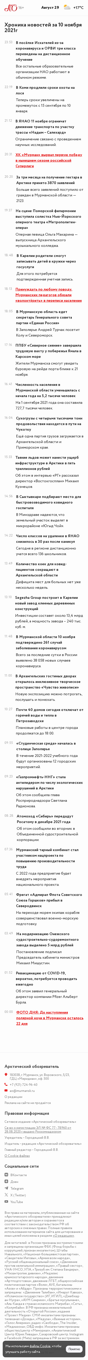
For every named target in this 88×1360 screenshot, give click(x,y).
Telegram (17, 1189)
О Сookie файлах (17, 1156)
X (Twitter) (18, 1195)
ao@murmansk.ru (22, 1091)
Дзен (14, 1182)
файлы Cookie (40, 1346)
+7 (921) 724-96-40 (23, 1085)
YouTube (16, 1202)
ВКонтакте (18, 1175)
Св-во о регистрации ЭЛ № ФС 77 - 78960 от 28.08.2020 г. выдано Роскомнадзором (38, 1130)
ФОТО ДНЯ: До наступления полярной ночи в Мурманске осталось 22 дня (49, 1018)
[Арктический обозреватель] (11, 7)
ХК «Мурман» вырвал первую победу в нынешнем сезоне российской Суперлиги (49, 160)
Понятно (74, 1349)
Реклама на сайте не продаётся (28, 1103)
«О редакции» (63, 1235)
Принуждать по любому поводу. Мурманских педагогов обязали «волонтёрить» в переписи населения (48, 295)
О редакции (13, 1097)
